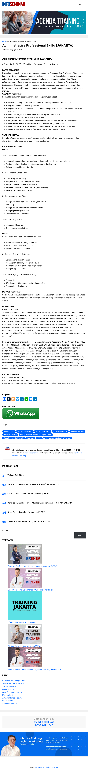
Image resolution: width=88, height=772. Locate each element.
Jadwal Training (11, 435)
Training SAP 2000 (15, 475)
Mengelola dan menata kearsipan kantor (36, 435)
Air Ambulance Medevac (12, 698)
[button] (80, 4)
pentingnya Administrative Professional (19, 438)
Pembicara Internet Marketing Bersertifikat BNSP (28, 521)
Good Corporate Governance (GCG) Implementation (30, 590)
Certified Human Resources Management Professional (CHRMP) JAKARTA (39, 503)
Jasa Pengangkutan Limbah (14, 692)
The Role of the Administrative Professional (54, 438)
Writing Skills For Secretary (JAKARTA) (24, 646)
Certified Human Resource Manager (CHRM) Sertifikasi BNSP (34, 484)
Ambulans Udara (9, 703)
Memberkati (7, 695)
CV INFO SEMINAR (44, 722)
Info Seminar (39, 767)
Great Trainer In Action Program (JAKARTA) (26, 512)
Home (4, 41)
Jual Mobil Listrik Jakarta (13, 683)
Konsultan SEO (8, 701)
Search (5, 530)
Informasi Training (43, 431)
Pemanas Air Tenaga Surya (13, 681)
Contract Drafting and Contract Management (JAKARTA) (32, 566)
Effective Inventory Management (22, 622)
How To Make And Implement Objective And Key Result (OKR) (34, 669)
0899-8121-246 (44, 725)
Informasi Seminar (25, 431)
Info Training (9, 431)
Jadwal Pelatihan (61, 431)
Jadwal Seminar (78, 431)
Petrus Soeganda (31, 453)
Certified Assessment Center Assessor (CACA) (28, 493)
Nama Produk (8, 689)
